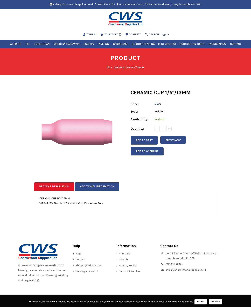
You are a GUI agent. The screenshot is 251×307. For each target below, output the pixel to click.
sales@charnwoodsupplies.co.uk (73, 4)
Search (123, 259)
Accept (201, 301)
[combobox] (165, 34)
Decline (215, 301)
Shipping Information (89, 265)
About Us (124, 253)
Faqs (78, 253)
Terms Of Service (129, 271)
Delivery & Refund (86, 271)
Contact (80, 259)
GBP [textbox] (164, 34)
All (108, 67)
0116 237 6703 (106, 4)
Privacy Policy (127, 265)
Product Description (54, 186)
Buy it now (173, 140)
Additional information (97, 186)
